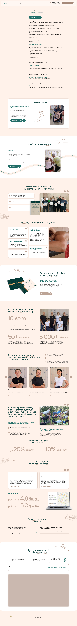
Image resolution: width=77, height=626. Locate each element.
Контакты (41, 3)
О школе (25, 3)
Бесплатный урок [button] (18, 3)
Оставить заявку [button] (35, 17)
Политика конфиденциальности (38, 615)
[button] (19, 166)
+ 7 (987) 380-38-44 (55, 558)
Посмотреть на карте (56, 3)
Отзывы (29, 3)
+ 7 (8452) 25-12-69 (55, 559)
